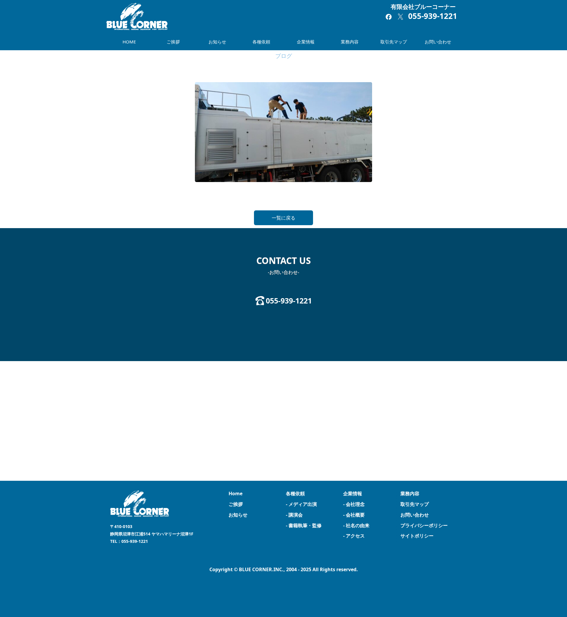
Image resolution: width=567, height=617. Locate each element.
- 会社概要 (354, 515)
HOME (129, 42)
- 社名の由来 (356, 525)
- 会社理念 (354, 504)
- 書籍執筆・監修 (304, 525)
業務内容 (350, 42)
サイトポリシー (417, 535)
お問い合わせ (438, 42)
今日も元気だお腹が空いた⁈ (34, 198)
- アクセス (354, 535)
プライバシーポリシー (424, 525)
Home (235, 493)
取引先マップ (393, 42)
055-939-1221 (432, 16)
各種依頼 (261, 42)
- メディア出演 (301, 504)
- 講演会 (294, 515)
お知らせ (217, 42)
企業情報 (306, 42)
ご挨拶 (173, 42)
